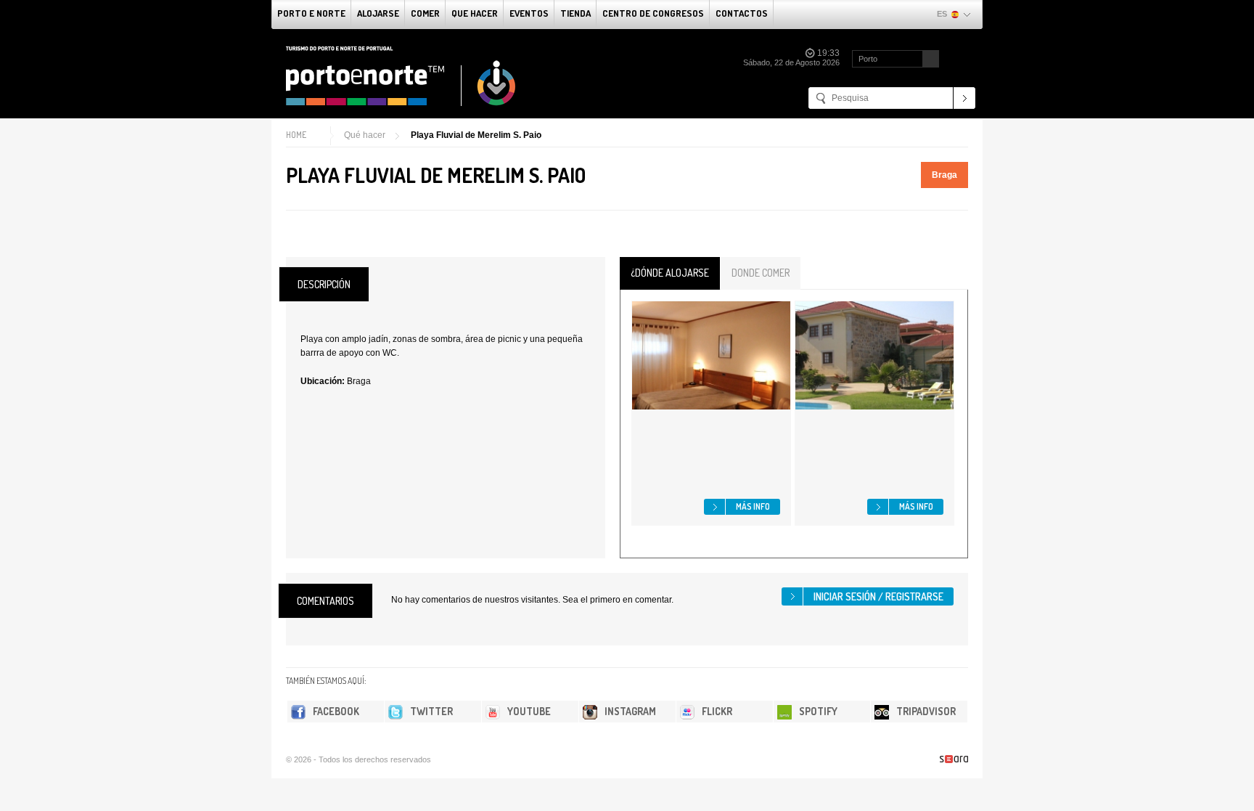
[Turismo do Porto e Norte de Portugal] (401, 76)
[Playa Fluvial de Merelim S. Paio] (292, 237)
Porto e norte (311, 13)
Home (296, 134)
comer (425, 13)
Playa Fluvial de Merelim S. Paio (476, 135)
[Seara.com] (954, 759)
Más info (753, 506)
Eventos (529, 13)
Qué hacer (364, 135)
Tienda (575, 13)
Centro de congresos (653, 13)
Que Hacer (474, 13)
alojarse (378, 13)
